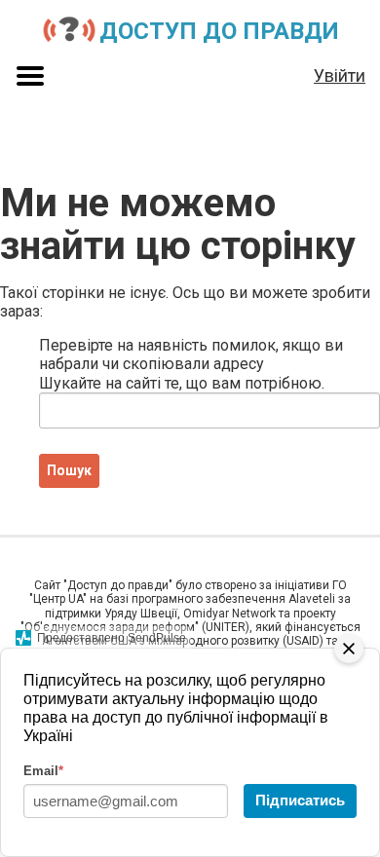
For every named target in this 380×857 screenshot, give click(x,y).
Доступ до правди (219, 31)
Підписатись (300, 800)
